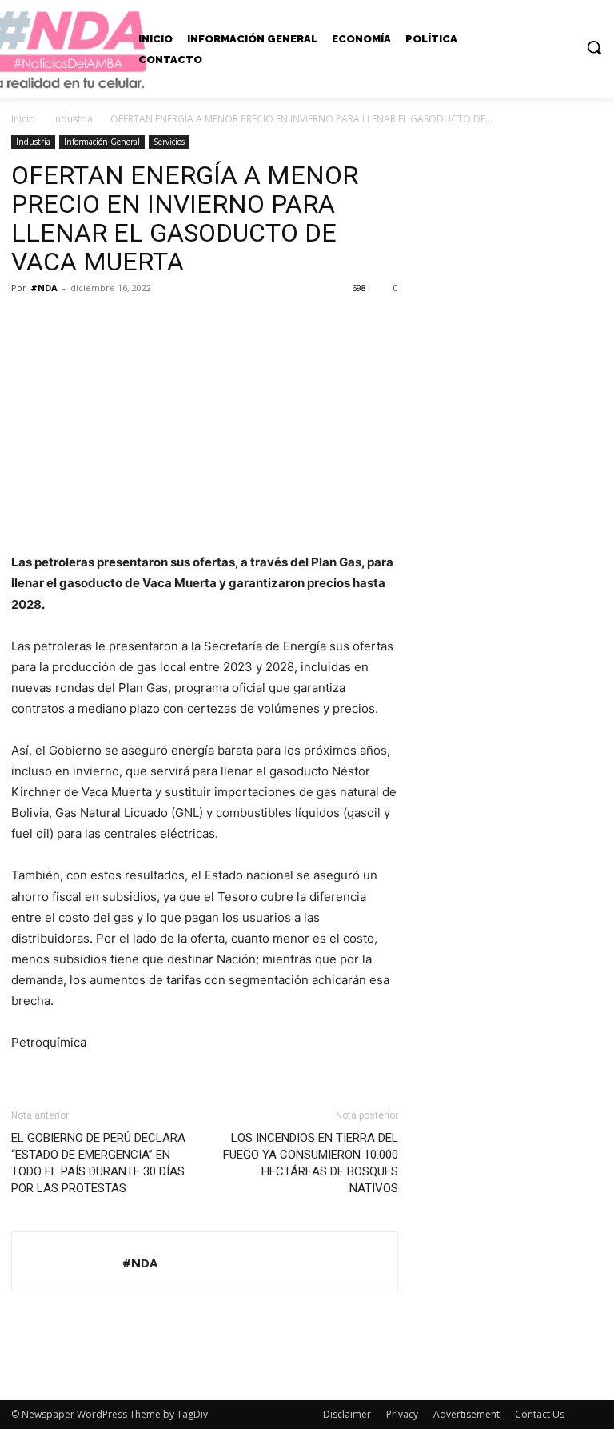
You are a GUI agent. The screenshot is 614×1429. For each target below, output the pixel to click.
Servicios (169, 141)
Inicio (23, 119)
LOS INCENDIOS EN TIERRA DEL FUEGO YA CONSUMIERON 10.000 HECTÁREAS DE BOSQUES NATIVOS (310, 1163)
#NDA (44, 288)
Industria (73, 119)
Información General (102, 141)
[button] (594, 47)
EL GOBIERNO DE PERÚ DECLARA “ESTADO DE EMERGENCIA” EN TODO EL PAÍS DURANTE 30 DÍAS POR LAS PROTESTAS (98, 1163)
